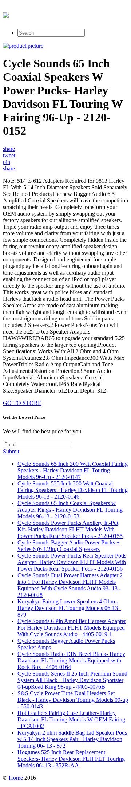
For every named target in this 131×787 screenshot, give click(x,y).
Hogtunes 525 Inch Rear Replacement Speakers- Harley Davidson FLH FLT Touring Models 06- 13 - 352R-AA (71, 758)
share (9, 149)
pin (6, 162)
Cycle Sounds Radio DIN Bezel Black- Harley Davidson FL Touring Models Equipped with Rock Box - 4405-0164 (71, 660)
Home (16, 778)
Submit (11, 451)
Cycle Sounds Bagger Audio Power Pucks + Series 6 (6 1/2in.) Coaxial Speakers (68, 545)
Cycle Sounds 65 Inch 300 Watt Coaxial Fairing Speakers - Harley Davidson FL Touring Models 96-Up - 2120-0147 (72, 470)
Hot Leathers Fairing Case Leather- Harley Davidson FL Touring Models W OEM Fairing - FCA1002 (71, 719)
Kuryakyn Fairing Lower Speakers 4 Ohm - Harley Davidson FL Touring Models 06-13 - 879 (69, 608)
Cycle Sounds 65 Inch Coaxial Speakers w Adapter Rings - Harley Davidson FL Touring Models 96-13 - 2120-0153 (70, 509)
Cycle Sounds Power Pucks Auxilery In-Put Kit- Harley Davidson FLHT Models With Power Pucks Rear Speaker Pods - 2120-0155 (70, 529)
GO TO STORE (22, 403)
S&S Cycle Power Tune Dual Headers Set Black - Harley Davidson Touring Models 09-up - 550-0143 (72, 699)
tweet (9, 155)
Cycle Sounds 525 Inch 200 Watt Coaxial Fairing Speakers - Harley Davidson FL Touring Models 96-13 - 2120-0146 (72, 490)
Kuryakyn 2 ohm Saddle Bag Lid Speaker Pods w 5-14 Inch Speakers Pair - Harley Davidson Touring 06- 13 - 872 (72, 739)
